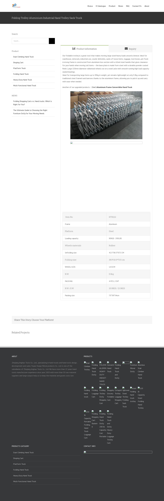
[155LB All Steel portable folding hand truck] (87, 392)
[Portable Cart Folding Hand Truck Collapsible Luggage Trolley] (95, 392)
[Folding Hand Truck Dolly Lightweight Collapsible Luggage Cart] (95, 369)
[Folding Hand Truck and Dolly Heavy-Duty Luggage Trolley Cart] (110, 427)
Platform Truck (19, 68)
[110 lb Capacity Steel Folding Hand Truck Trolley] (141, 398)
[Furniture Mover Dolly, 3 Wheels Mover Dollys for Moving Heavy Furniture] (133, 367)
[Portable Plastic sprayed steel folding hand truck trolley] (133, 394)
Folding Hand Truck (21, 74)
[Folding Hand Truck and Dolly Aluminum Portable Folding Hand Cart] (118, 370)
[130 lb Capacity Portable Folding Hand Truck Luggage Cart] (87, 425)
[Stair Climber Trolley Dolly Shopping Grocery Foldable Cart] (110, 394)
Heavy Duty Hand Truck (22, 80)
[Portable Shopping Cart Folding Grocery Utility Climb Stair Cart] (125, 365)
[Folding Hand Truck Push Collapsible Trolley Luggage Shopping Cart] (118, 395)
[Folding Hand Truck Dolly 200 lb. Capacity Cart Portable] (102, 424)
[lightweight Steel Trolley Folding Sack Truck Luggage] (125, 397)
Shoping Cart (18, 62)
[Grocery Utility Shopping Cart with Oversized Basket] (95, 419)
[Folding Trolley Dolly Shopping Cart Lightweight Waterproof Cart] (102, 395)
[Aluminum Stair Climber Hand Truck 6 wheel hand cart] (141, 370)
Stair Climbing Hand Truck (23, 57)
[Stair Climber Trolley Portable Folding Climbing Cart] (87, 366)
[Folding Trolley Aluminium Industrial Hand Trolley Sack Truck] (102, 373)
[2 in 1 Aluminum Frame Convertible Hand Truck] (110, 367)
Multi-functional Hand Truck (24, 85)
